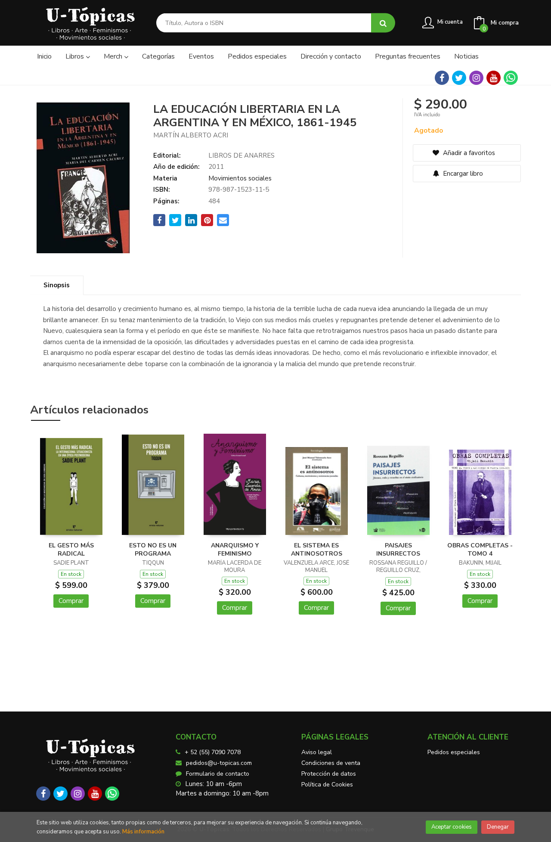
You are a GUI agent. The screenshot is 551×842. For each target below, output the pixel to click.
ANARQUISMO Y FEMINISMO (235, 549)
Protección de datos (328, 774)
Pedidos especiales (453, 752)
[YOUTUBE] (493, 78)
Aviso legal (316, 752)
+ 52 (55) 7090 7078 (213, 752)
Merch (114, 56)
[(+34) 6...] (511, 78)
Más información (143, 832)
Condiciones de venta (330, 763)
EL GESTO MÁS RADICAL (71, 549)
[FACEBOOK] (442, 78)
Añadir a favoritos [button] (468, 153)
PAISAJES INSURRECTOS (398, 549)
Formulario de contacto (217, 774)
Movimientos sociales (240, 178)
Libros (75, 56)
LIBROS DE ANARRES (241, 155)
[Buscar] (383, 23)
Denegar (498, 827)
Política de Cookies (327, 784)
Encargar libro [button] (462, 173)
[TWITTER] (459, 78)
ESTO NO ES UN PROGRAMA (152, 549)
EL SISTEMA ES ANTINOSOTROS (316, 549)
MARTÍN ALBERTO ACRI (190, 135)
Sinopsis (56, 285)
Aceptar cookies (451, 827)
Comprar (71, 601)
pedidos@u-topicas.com (219, 763)
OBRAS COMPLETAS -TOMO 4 (480, 549)
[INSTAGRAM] (476, 78)
